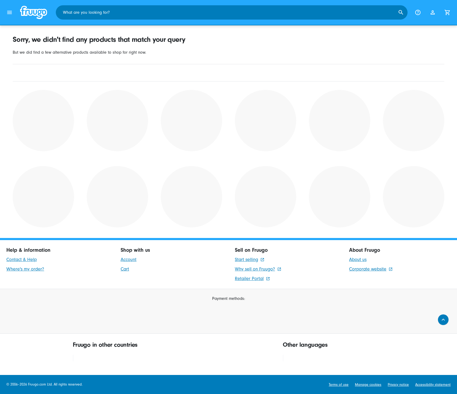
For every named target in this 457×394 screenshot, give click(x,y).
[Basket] (447, 12)
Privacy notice (398, 384)
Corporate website (367, 269)
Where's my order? (25, 269)
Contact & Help (21, 259)
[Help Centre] (418, 12)
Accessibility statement (433, 384)
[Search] (401, 12)
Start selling (246, 259)
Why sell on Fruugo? (255, 269)
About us (358, 259)
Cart (125, 269)
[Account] (432, 12)
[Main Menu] (9, 12)
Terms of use (339, 384)
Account (128, 259)
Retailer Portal (249, 278)
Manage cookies (368, 384)
